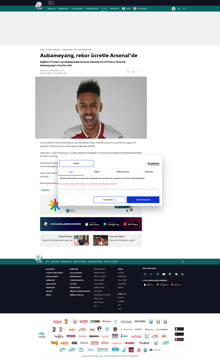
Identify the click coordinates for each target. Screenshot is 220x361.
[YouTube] (164, 274)
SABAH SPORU (99, 273)
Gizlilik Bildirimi (95, 262)
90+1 (96, 306)
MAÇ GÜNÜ (98, 299)
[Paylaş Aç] (179, 9)
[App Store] (92, 224)
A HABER (121, 301)
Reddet (76, 163)
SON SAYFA (98, 291)
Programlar (99, 269)
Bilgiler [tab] (97, 172)
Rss (47, 262)
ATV (119, 305)
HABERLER (50, 280)
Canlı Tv (122, 294)
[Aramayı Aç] (183, 262)
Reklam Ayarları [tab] (123, 172)
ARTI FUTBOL (99, 302)
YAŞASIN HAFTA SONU (102, 295)
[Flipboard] (170, 274)
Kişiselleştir (108, 200)
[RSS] (182, 274)
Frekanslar (66, 262)
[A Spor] (38, 6)
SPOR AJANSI (99, 280)
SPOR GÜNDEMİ (100, 276)
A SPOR (121, 298)
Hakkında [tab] (149, 172)
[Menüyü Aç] (184, 8)
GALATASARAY (77, 9)
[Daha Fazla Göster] (139, 71)
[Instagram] (157, 274)
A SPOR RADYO (52, 276)
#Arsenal (45, 190)
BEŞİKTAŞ (51, 9)
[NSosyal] (176, 274)
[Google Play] (111, 224)
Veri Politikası (79, 262)
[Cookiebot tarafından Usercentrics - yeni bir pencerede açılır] (149, 164)
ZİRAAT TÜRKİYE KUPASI (80, 291)
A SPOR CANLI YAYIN (54, 273)
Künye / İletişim (111, 262)
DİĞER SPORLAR (77, 295)
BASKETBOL (115, 9)
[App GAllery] (130, 224)
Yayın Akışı (55, 262)
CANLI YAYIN (142, 9)
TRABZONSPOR (92, 9)
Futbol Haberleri (54, 50)
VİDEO (128, 9)
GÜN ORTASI (98, 284)
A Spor (42, 50)
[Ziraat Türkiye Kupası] (173, 8)
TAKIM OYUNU (99, 287)
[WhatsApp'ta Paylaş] (134, 71)
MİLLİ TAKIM (122, 280)
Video (120, 269)
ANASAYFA (50, 269)
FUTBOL (104, 9)
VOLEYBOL (122, 284)
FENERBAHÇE (63, 9)
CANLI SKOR (51, 284)
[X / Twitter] (151, 274)
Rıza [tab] (71, 172)
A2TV (120, 309)
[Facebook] (145, 274)
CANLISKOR (50, 3)
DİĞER (120, 287)
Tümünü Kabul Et (143, 200)
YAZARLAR (50, 287)
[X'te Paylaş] (128, 71)
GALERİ (49, 291)
